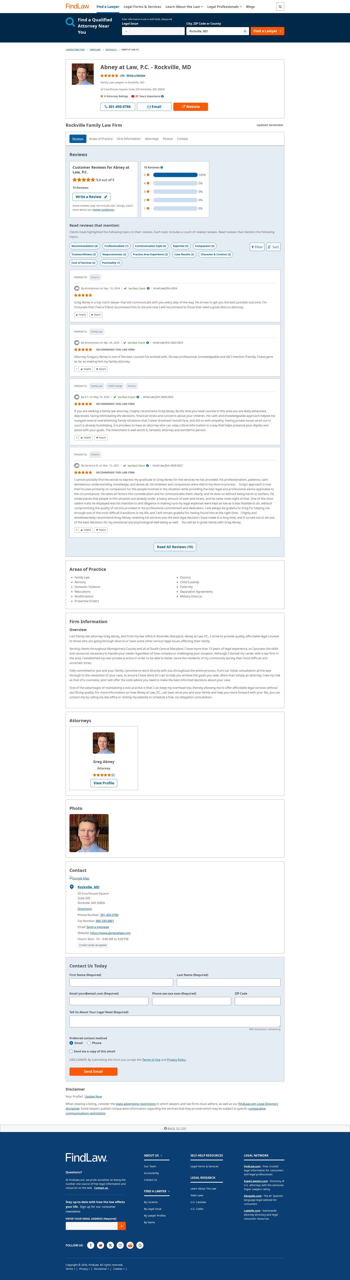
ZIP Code (241, 994)
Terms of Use (151, 1060)
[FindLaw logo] (79, 6)
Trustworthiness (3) (83, 254)
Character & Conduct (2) (216, 254)
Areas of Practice (101, 139)
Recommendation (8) (84, 246)
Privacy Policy (176, 1060)
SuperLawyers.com (256, 1181)
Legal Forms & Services (204, 1166)
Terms (70, 1269)
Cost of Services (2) (83, 262)
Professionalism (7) (116, 246)
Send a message (98, 927)
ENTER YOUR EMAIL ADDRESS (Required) (91, 1218)
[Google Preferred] (139, 1245)
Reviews (77, 139)
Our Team (150, 1166)
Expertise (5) (180, 246)
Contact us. (101, 1188)
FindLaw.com (252, 1166)
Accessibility (151, 1173)
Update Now (93, 1097)
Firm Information (129, 139)
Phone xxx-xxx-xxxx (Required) (174, 994)
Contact (182, 139)
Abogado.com (253, 1196)
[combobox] (153, 31)
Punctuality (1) (111, 262)
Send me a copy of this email (94, 1051)
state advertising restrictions (136, 1104)
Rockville (111, 49)
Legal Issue (130, 24)
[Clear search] (245, 31)
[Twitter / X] (110, 1245)
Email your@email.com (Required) (94, 994)
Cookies (118, 1269)
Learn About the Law (203, 1188)
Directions (85, 909)
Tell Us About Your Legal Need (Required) (98, 1012)
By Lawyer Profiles (155, 1215)
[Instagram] (120, 1245)
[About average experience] (162, 96)
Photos (168, 139)
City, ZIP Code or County (203, 24)
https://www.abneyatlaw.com (110, 933)
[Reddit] (130, 1245)
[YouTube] (100, 1245)
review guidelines (103, 209)
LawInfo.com (252, 1210)
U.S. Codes (196, 1209)
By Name (149, 1222)
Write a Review (136, 75)
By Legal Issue (153, 1209)
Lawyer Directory (75, 49)
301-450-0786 (109, 915)
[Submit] (122, 1226)
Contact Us (150, 1180)
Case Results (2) (184, 254)
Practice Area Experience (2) (150, 254)
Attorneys (152, 139)
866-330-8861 (105, 921)
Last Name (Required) (192, 975)
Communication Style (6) (150, 246)
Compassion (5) (205, 246)
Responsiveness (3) (114, 254)
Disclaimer (101, 1269)
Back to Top (177, 1128)
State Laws (196, 1195)
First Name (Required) (85, 975)
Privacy (84, 1269)
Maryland (95, 49)
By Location (151, 1202)
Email (79, 1043)
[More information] (161, 168)
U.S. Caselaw (198, 1202)
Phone (96, 1043)
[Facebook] (90, 1245)
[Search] (280, 6)
